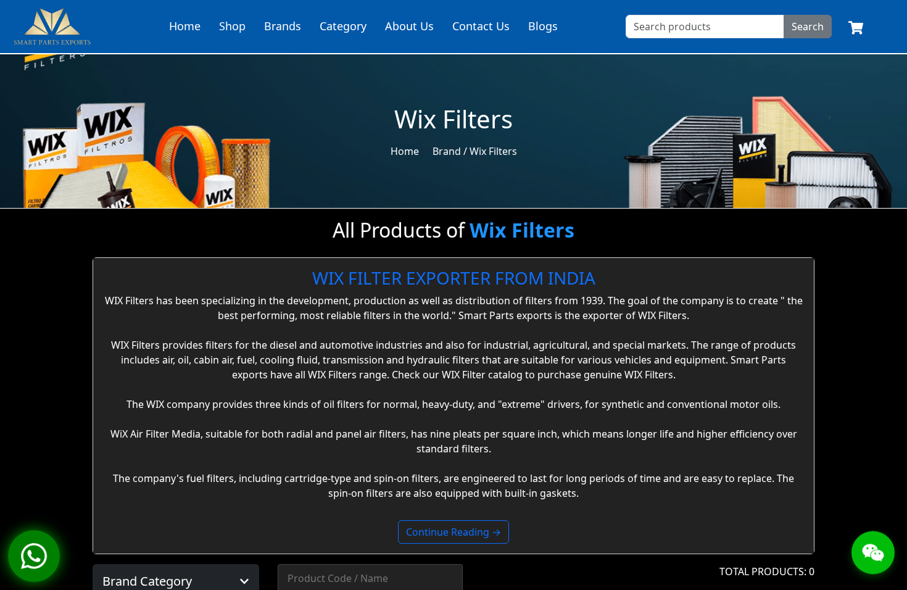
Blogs (543, 26)
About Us (409, 26)
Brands (282, 26)
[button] (175, 581)
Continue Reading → (453, 532)
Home (185, 26)
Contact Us (481, 26)
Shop (232, 26)
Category (343, 26)
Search (808, 26)
